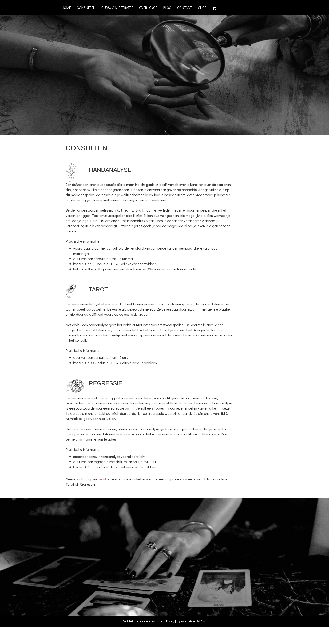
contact (82, 479)
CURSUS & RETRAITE (117, 7)
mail (102, 479)
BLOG (167, 7)
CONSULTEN (86, 7)
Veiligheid (129, 621)
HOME (66, 7)
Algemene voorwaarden (150, 621)
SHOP (202, 7)
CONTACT (184, 7)
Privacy (170, 621)
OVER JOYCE (148, 7)
